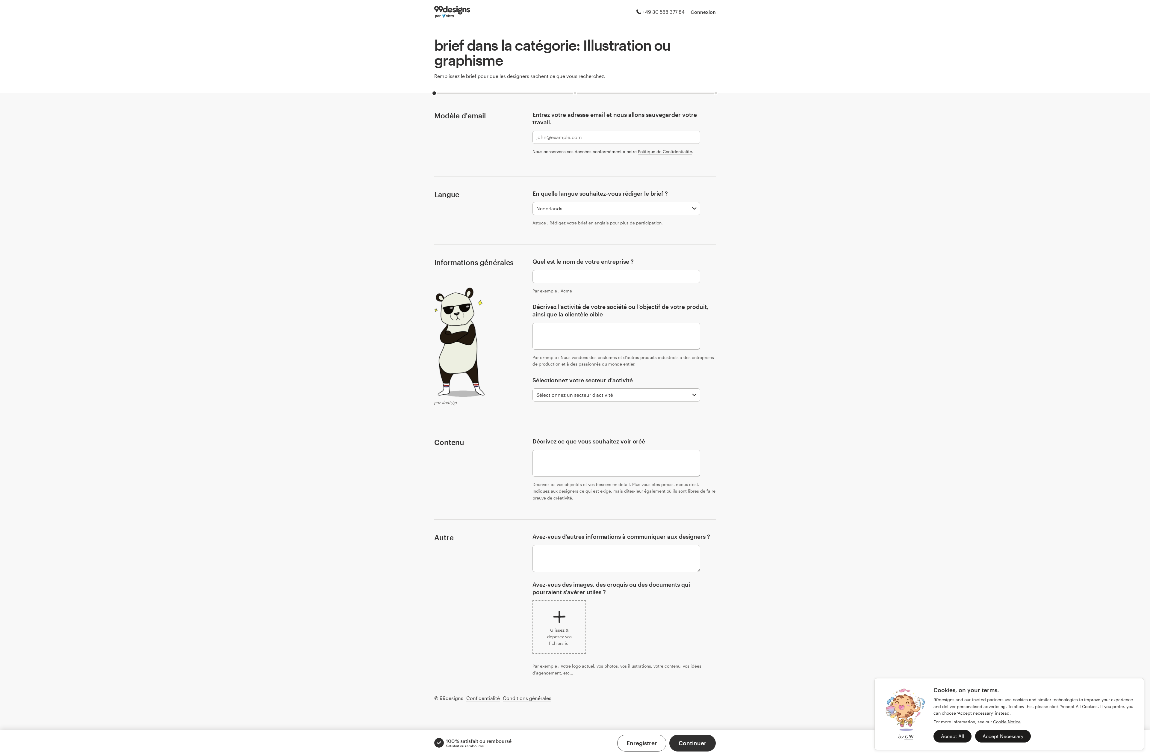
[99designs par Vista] (452, 12)
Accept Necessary (1003, 736)
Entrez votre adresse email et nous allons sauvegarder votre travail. (614, 118)
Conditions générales (527, 698)
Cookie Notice (1007, 721)
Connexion (703, 12)
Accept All (952, 736)
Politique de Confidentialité (665, 151)
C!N (908, 736)
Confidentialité (483, 698)
